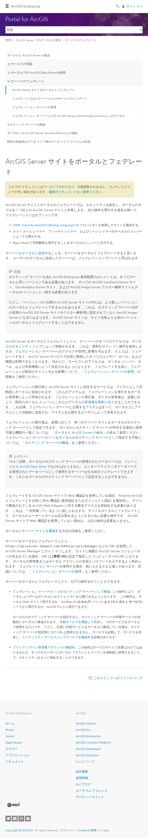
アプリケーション (17, 755)
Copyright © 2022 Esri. (19, 830)
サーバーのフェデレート (81, 40)
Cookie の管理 (87, 830)
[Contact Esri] (28, 818)
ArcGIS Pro (83, 730)
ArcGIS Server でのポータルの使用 (38, 40)
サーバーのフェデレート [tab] (28, 81)
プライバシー (68, 830)
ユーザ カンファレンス (91, 790)
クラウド (11, 749)
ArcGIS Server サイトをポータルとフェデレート (43, 90)
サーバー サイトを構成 (38, 531)
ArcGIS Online (86, 723)
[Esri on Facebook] (15, 818)
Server (9, 736)
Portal (9, 730)
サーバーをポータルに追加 (25, 253)
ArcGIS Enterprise (25, 6)
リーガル (103, 830)
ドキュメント (14, 761)
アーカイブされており (58, 187)
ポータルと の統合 (79, 432)
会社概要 (82, 771)
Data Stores (13, 742)
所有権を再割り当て (99, 402)
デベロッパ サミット (90, 797)
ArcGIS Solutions (87, 755)
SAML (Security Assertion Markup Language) (44, 225)
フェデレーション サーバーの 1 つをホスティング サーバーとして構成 (61, 591)
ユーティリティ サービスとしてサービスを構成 (54, 637)
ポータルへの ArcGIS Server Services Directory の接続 (42, 133)
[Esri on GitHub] (21, 818)
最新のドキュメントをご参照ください (75, 192)
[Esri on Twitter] (8, 818)
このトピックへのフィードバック (118, 678)
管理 (8, 40)
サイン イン (134, 6)
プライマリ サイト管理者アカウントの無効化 (44, 647)
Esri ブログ (83, 784)
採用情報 (82, 778)
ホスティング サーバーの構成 (26, 124)
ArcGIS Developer (88, 749)
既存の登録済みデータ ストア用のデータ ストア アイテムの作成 (48, 141)
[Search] (118, 6)
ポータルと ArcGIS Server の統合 (28, 55)
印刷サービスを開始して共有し (81, 622)
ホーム (10, 723)
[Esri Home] (13, 805)
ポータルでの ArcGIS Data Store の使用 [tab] (38, 72)
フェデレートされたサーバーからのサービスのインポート (49, 98)
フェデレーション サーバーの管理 (34, 107)
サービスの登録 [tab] (21, 64)
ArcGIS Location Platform (93, 742)
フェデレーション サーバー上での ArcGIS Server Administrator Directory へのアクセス (68, 116)
